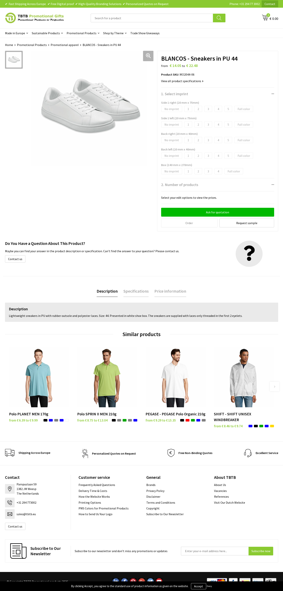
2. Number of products (179, 184)
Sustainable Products (46, 33)
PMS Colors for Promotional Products (104, 508)
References (221, 496)
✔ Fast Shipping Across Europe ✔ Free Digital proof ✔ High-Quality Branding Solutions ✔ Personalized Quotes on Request (87, 4)
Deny (209, 586)
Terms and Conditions (160, 502)
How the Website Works (94, 496)
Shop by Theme (113, 33)
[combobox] (152, 18)
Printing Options (90, 502)
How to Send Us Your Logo (95, 514)
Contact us (15, 259)
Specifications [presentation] (136, 291)
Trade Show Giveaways (145, 33)
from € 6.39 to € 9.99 (23, 420)
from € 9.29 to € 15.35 (161, 420)
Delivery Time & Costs (93, 491)
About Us (220, 485)
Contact (270, 4)
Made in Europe (15, 33)
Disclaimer (153, 496)
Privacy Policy (155, 491)
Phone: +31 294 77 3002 (244, 4)
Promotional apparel (65, 45)
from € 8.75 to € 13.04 (92, 420)
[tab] (107, 291)
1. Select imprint (174, 93)
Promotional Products (81, 33)
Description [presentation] (107, 291)
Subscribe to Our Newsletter (165, 514)
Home (9, 45)
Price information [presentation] (170, 291)
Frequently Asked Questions (97, 485)
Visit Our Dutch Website (229, 502)
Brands (151, 485)
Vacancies (220, 491)
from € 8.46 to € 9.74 (228, 426)
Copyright (153, 508)
